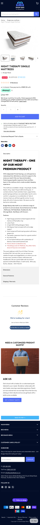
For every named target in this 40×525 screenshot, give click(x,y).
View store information (9, 131)
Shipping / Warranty (9, 281)
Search (3, 517)
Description (6, 154)
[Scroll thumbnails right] (37, 58)
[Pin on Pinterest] (13, 145)
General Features (8, 276)
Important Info (11, 517)
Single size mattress (13, 20)
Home (3, 20)
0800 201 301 (11, 469)
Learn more (22, 101)
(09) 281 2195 (7, 466)
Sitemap (20, 519)
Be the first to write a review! (20, 328)
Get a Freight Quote (12, 400)
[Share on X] (6, 145)
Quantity (3, 105)
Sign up (30, 459)
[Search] (36, 14)
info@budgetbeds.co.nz (12, 473)
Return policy (33, 517)
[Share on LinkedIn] (9, 145)
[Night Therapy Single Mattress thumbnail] (5, 58)
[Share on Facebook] (2, 145)
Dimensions (6, 270)
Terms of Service (22, 517)
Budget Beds (7, 73)
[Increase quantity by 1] (17, 109)
